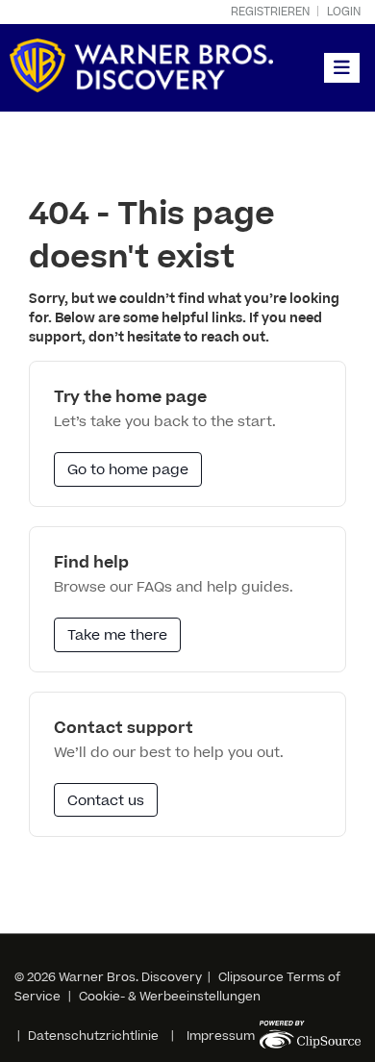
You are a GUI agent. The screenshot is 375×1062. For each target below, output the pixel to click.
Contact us (105, 801)
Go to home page (127, 470)
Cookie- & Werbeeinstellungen (170, 996)
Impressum (221, 1036)
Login (344, 12)
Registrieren (270, 12)
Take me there (117, 635)
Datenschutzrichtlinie (93, 1036)
